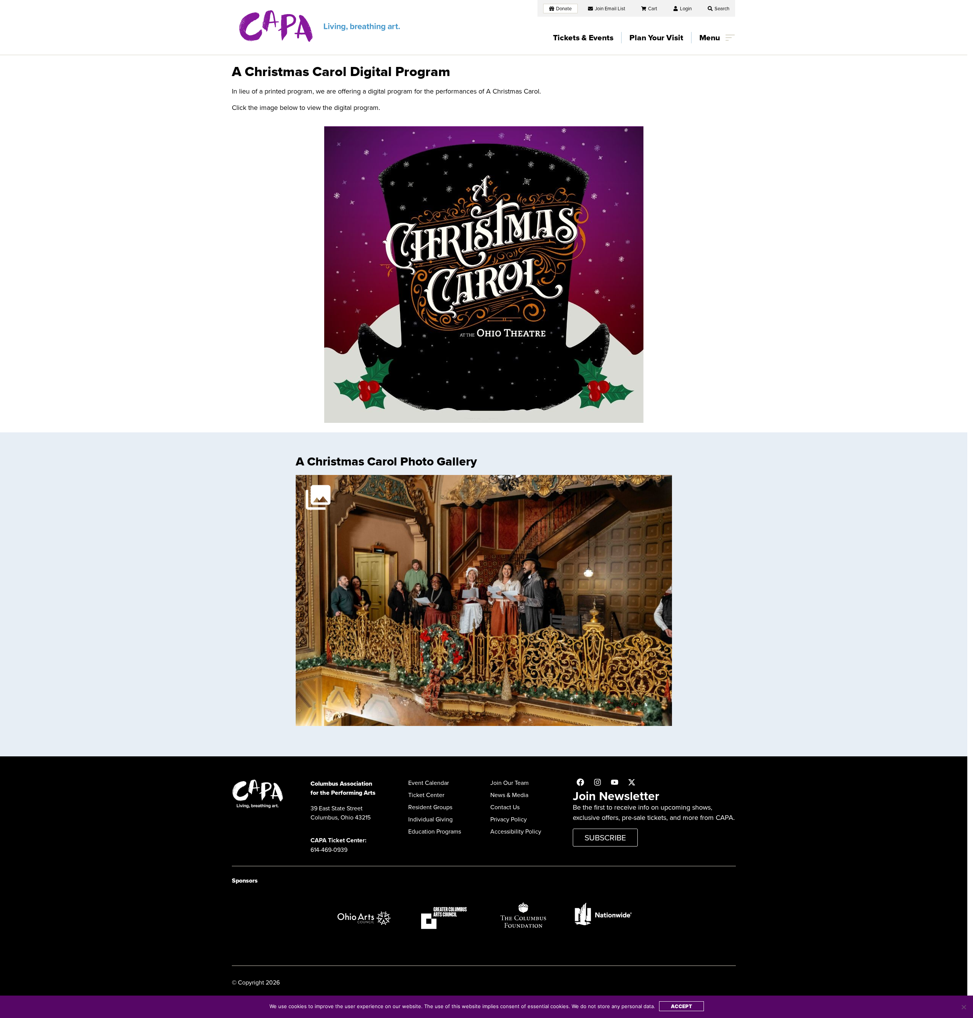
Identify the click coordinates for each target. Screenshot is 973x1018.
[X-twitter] (631, 782)
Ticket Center (426, 795)
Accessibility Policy (515, 831)
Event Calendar (428, 782)
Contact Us (505, 807)
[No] (963, 1007)
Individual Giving (430, 819)
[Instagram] (597, 782)
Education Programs (434, 831)
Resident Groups (430, 807)
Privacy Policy (508, 819)
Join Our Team (509, 782)
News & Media (509, 795)
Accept (681, 1006)
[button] (718, 8)
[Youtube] (614, 782)
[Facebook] (580, 782)
